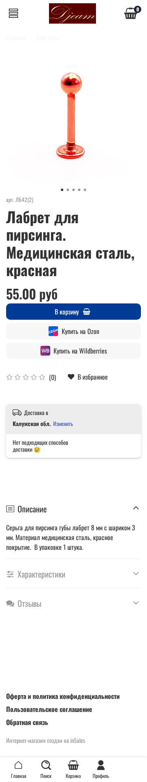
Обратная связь (27, 722)
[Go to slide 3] (73, 190)
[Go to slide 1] (62, 190)
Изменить (63, 423)
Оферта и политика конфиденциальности (63, 696)
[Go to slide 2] (68, 190)
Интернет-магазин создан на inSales (45, 740)
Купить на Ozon (80, 331)
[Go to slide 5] (85, 190)
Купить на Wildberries (80, 351)
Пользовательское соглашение (49, 709)
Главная (16, 37)
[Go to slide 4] (79, 190)
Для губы (47, 37)
